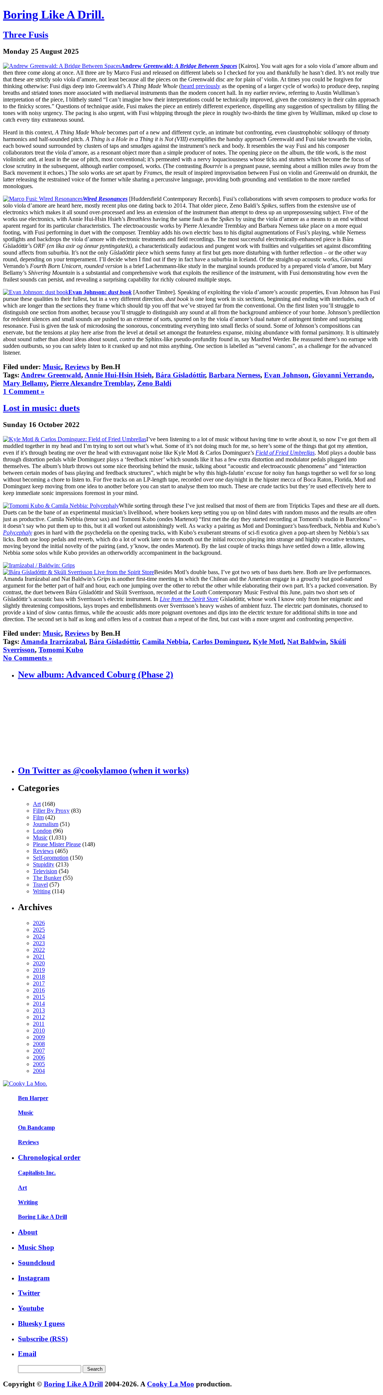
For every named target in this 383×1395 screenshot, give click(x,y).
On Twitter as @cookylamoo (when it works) (103, 770)
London (42, 831)
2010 (39, 1030)
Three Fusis (25, 35)
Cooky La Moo (170, 1384)
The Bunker (47, 878)
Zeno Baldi (154, 383)
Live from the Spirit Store (189, 599)
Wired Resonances (105, 199)
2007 (39, 1050)
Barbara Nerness (234, 375)
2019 (39, 970)
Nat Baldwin (306, 641)
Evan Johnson (286, 375)
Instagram (34, 1278)
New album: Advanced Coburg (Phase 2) (95, 674)
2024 (39, 936)
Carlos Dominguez (220, 641)
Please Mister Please (57, 844)
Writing (41, 891)
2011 (39, 1024)
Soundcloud (36, 1263)
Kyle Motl (268, 641)
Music (52, 367)
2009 (39, 1037)
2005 (39, 1064)
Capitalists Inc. (37, 1173)
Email (27, 1354)
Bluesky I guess (41, 1323)
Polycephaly (17, 532)
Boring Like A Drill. (53, 14)
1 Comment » (24, 391)
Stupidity (43, 864)
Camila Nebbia (165, 641)
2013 (39, 1010)
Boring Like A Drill (42, 1217)
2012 (39, 1017)
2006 (39, 1057)
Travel (40, 884)
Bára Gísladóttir (180, 375)
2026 (39, 923)
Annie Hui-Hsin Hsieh (118, 375)
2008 (39, 1044)
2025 (39, 930)
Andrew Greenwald (51, 375)
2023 (39, 943)
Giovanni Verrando (342, 375)
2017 (39, 983)
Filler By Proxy (51, 810)
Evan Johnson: (100, 292)
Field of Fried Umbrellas (285, 452)
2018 (39, 977)
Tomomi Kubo (61, 650)
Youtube (31, 1308)
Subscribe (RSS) (43, 1339)
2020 (39, 963)
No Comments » (27, 658)
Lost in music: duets (41, 408)
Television (45, 871)
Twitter (29, 1293)
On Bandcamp (36, 1127)
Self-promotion (50, 857)
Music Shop (36, 1247)
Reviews (77, 367)
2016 (39, 990)
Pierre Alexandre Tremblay (92, 383)
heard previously (200, 86)
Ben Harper (33, 1098)
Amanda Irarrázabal (53, 641)
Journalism (45, 824)
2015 (39, 997)
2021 (39, 956)
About (27, 1232)
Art (37, 804)
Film (38, 817)
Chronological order (49, 1157)
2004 (39, 1071)
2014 (39, 1003)
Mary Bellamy (25, 383)
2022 (39, 950)
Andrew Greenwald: (179, 66)
